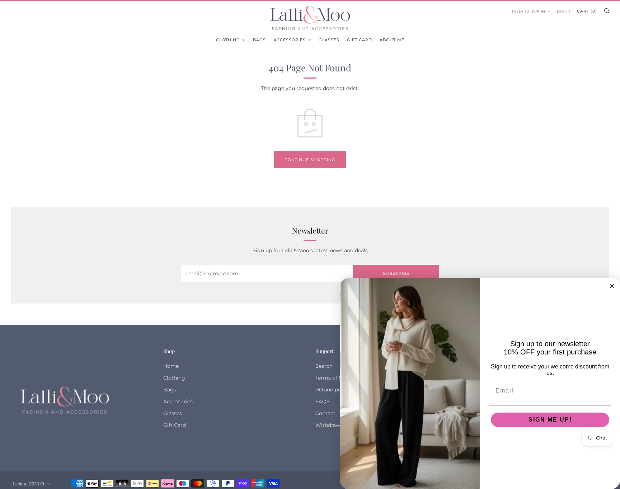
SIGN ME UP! (550, 420)
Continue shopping (310, 159)
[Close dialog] (612, 286)
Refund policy (332, 389)
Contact (325, 413)
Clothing (228, 39)
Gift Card (359, 39)
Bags (259, 39)
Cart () (587, 11)
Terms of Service (336, 378)
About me (392, 39)
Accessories (289, 39)
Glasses (329, 39)
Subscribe (396, 273)
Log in (563, 11)
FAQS (322, 401)
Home (171, 366)
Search (324, 366)
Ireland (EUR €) (528, 11)
